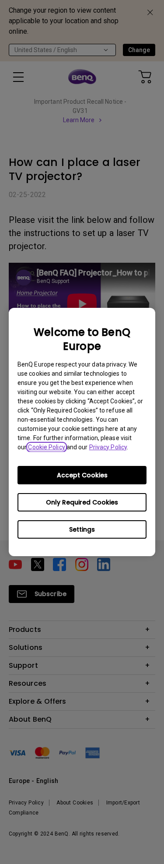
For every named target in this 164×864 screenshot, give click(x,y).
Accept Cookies (82, 475)
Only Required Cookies (82, 502)
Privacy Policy (108, 447)
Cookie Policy (46, 447)
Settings (82, 529)
